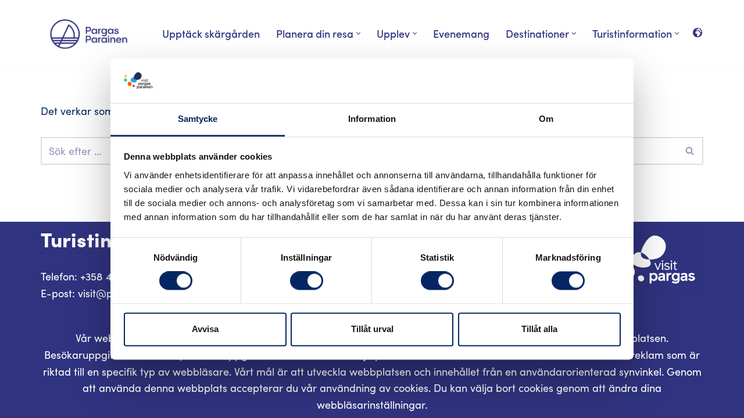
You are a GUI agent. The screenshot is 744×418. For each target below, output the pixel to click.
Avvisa (205, 329)
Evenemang (461, 33)
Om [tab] (546, 119)
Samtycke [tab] (198, 119)
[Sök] (690, 151)
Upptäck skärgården (211, 33)
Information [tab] (372, 119)
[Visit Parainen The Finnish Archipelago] (89, 33)
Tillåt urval (372, 329)
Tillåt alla (539, 329)
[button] (358, 33)
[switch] (306, 281)
